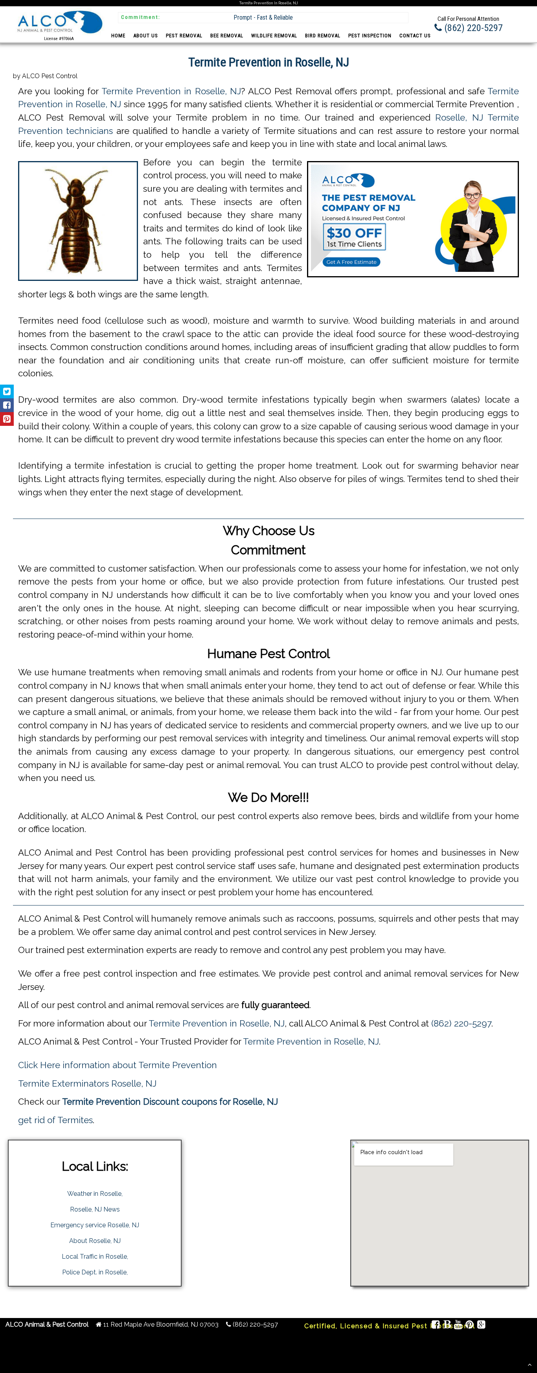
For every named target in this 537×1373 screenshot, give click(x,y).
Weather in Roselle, (95, 1193)
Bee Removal (226, 35)
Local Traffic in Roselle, (95, 1256)
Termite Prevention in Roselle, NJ (171, 91)
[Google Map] (481, 1325)
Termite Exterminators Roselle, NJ (87, 1083)
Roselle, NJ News (95, 1209)
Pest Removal (184, 35)
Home (118, 35)
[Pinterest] (469, 1325)
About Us (145, 35)
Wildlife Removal (274, 35)
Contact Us (415, 35)
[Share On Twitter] (7, 391)
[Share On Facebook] (7, 405)
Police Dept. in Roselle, (95, 1272)
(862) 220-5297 (461, 1023)
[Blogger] (446, 1325)
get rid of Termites (55, 1120)
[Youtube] (458, 1325)
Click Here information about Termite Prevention (117, 1065)
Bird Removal (322, 35)
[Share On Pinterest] (7, 419)
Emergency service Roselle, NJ (94, 1225)
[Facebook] (436, 1325)
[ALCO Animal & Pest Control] (59, 34)
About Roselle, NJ (95, 1241)
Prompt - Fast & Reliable (263, 17)
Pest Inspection (370, 35)
